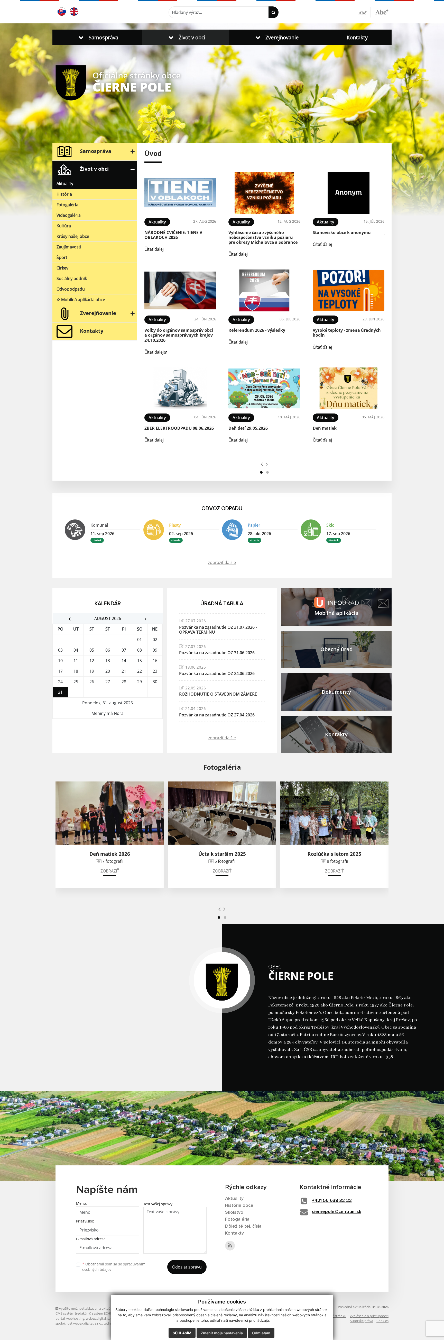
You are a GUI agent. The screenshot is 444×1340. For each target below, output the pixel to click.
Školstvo (234, 1212)
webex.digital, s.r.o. (100, 1318)
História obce (239, 1205)
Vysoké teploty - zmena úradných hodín (347, 332)
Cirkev (62, 268)
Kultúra (64, 226)
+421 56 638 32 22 (332, 1200)
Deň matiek (325, 428)
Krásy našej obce (73, 236)
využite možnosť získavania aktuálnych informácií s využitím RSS (107, 1308)
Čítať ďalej (154, 249)
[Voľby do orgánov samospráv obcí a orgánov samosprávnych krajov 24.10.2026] (180, 290)
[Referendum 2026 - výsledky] (264, 290)
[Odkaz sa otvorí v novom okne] (230, 1246)
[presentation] (262, 464)
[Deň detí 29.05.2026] (264, 388)
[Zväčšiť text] (381, 11)
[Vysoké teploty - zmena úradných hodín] (348, 290)
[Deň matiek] (348, 388)
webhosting (75, 1318)
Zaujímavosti (69, 247)
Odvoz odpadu (71, 289)
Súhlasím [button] (182, 1333)
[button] (97, 37)
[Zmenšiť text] (364, 12)
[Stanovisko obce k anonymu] (348, 193)
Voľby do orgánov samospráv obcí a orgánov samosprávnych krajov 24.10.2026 (178, 335)
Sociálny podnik (72, 278)
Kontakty (357, 37)
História (64, 194)
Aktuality (65, 183)
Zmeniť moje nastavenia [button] (222, 1333)
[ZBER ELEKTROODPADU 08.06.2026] (180, 388)
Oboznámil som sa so (113, 1267)
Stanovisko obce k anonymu (342, 232)
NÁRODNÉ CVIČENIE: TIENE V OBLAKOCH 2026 (173, 235)
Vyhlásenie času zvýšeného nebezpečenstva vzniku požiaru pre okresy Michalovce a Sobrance (263, 237)
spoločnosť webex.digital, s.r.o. (78, 1323)
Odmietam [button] (261, 1333)
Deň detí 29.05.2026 (248, 428)
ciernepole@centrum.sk (336, 1211)
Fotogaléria (67, 205)
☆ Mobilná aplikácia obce (81, 299)
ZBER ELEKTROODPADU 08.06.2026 (179, 428)
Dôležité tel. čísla (243, 1226)
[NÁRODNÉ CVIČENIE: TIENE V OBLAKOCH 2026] (180, 193)
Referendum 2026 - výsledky (256, 330)
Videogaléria (69, 215)
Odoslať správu (187, 1267)
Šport (62, 257)
